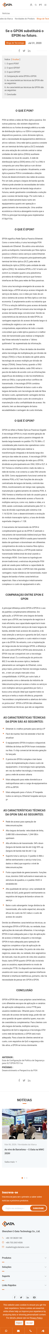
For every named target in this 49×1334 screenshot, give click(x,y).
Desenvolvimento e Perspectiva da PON (19, 1070)
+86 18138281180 (14, 1238)
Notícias (6, 13)
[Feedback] (43, 1331)
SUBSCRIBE (38, 1208)
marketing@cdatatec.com (17, 1247)
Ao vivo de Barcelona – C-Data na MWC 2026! (24, 1151)
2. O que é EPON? (12, 67)
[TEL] (31, 1331)
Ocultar (15, 59)
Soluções (6, 1266)
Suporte (6, 1276)
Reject (19, 1322)
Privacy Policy (36, 1317)
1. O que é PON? (12, 63)
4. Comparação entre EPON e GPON (20, 76)
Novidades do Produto (25, 18)
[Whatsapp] (6, 1331)
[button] (22, 1178)
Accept (29, 1322)
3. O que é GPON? (12, 72)
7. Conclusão (10, 94)
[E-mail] (18, 1331)
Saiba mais (11, 1161)
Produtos (6, 1257)
